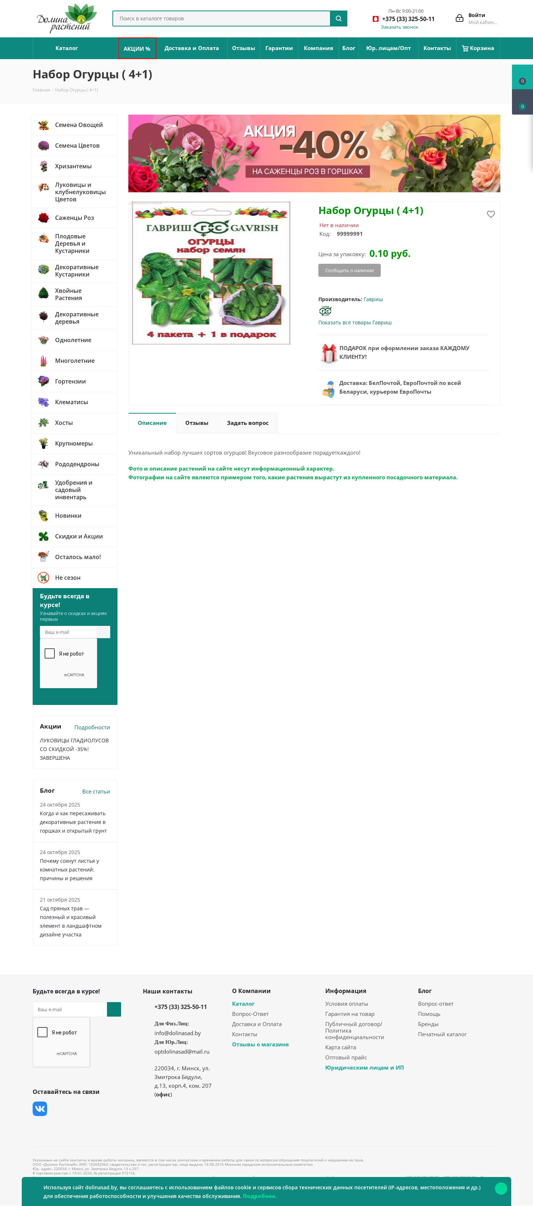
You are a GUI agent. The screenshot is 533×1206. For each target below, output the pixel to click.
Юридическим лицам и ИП (364, 1067)
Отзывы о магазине (260, 1044)
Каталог (243, 1003)
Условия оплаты (346, 1003)
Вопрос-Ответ (250, 1013)
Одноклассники (40, 1127)
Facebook (58, 1109)
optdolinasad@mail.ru (182, 1051)
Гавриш (373, 299)
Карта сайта (340, 1047)
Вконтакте (40, 1109)
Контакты (244, 1034)
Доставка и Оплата (257, 1023)
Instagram (76, 1109)
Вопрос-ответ (436, 1003)
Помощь (429, 1013)
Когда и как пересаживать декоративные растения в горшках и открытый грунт (73, 822)
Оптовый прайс (346, 1057)
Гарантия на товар (350, 1013)
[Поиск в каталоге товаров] (338, 18)
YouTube (94, 1109)
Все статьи (96, 791)
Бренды (428, 1023)
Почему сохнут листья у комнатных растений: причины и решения (69, 869)
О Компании (251, 991)
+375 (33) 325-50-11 (180, 1007)
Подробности (92, 727)
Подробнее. (260, 1195)
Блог (425, 991)
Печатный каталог (442, 1034)
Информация (345, 991)
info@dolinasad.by (177, 1033)
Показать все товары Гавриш (355, 322)
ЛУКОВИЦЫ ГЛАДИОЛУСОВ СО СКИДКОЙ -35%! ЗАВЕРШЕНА (74, 749)
